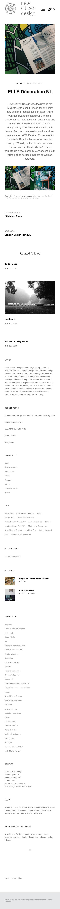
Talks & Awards (11, 488)
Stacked (8, 667)
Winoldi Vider (10, 730)
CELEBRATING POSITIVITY (15, 429)
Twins (7, 692)
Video (7, 492)
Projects (20, 83)
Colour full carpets (13, 556)
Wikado (8, 717)
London (48, 522)
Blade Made (10, 637)
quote (7, 484)
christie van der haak (43, 196)
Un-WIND (8, 704)
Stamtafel (9, 679)
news (7, 475)
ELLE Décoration (12, 198)
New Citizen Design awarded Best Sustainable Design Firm (30, 415)
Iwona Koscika (11, 709)
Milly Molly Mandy (12, 751)
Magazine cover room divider (17, 688)
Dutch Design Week (25, 517)
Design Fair (9, 517)
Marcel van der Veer (13, 700)
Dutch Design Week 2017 (15, 522)
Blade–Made (11, 264)
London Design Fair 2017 (15, 526)
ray (6, 641)
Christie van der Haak (14, 650)
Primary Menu (43, 10)
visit (6, 534)
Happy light (9, 738)
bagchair (8, 624)
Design (40, 513)
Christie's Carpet (12, 662)
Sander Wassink (45, 530)
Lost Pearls (10, 319)
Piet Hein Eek (30, 530)
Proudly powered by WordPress (16, 900)
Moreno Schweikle (13, 671)
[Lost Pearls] (30, 297)
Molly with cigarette (13, 734)
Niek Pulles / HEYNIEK (14, 747)
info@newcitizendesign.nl (20, 786)
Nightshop (9, 658)
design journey (11, 467)
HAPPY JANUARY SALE (14, 422)
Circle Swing (10, 721)
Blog (6, 463)
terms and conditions (14, 878)
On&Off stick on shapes (15, 628)
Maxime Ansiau (11, 726)
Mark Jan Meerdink (13, 713)
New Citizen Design (30, 198)
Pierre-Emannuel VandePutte (17, 683)
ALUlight (8, 742)
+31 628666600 (18, 784)
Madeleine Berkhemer (37, 526)
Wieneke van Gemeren (21, 534)
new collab (9, 471)
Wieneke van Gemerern (15, 645)
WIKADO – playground (16, 341)
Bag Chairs (9, 513)
